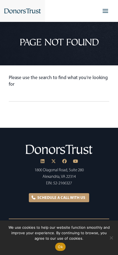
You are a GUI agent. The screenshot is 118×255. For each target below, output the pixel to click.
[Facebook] (64, 161)
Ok (60, 247)
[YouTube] (75, 161)
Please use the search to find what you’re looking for (58, 81)
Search (104, 96)
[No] (111, 237)
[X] (53, 161)
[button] (105, 11)
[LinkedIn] (42, 161)
